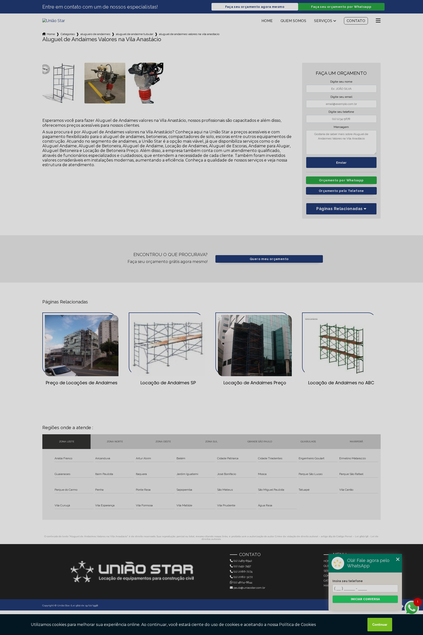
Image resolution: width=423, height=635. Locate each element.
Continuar (379, 624)
